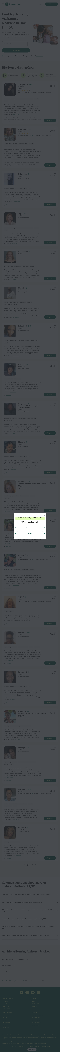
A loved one (30, 528)
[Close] (44, 515)
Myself (30, 533)
